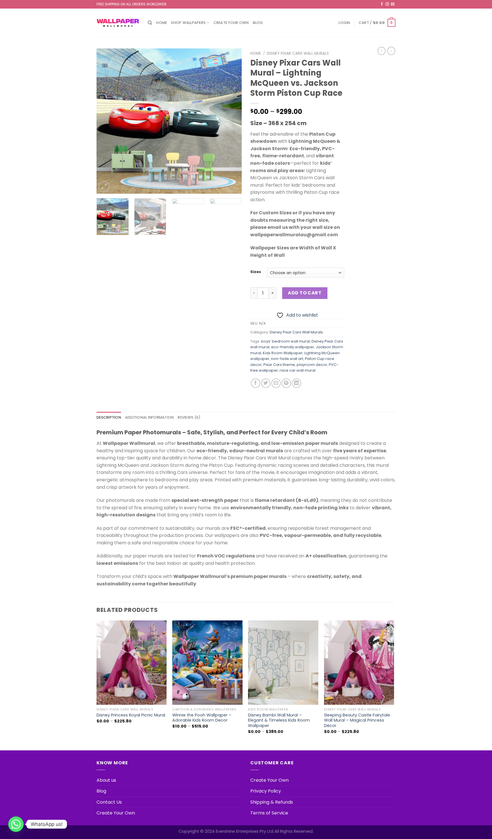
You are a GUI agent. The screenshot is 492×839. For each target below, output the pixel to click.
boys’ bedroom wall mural (285, 341)
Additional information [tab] (149, 417)
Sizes (255, 272)
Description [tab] (109, 417)
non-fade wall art (287, 358)
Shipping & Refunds (271, 802)
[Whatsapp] (16, 824)
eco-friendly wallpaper (292, 347)
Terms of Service (269, 813)
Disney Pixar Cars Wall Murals (298, 53)
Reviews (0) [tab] (189, 417)
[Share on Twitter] (265, 383)
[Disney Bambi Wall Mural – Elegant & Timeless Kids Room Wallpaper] (283, 662)
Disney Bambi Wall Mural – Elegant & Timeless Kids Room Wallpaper (279, 720)
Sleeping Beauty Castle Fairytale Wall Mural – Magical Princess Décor (357, 720)
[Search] (150, 22)
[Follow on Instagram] (387, 4)
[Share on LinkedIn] (296, 383)
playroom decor (312, 364)
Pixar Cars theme (279, 364)
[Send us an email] (392, 4)
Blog (258, 22)
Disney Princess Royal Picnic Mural (131, 715)
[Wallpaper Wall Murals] (118, 23)
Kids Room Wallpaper (283, 353)
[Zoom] (104, 186)
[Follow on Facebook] (382, 4)
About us (106, 780)
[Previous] (106, 121)
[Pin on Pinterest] (286, 383)
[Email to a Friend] (276, 383)
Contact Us (109, 802)
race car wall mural (297, 370)
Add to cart (304, 293)
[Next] (232, 121)
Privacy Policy (265, 791)
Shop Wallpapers (188, 22)
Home (161, 22)
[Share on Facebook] (255, 383)
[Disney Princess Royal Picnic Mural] (132, 662)
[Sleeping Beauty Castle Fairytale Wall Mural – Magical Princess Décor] (359, 662)
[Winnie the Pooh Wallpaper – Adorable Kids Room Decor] (207, 662)
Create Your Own (231, 22)
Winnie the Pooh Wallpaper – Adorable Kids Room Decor (201, 717)
